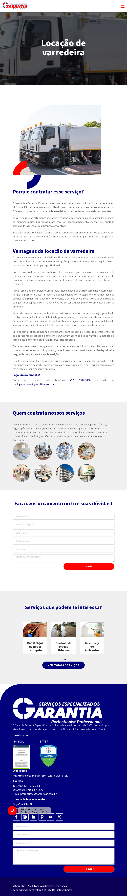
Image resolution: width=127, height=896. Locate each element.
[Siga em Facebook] (16, 817)
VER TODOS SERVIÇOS (63, 665)
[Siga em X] (59, 817)
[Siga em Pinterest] (42, 817)
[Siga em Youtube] (50, 817)
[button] (61, 659)
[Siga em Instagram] (25, 817)
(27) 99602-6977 (34, 789)
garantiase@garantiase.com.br (36, 384)
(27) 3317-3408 (80, 380)
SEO (47, 890)
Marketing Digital (62, 890)
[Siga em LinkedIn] (33, 817)
